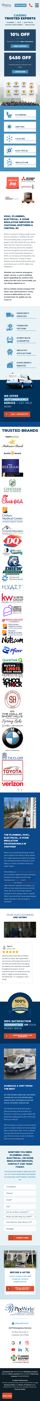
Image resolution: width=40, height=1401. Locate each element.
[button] (20, 5)
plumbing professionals (26, 872)
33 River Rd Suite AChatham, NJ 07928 (20, 1333)
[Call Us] (31, 5)
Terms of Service (24, 1385)
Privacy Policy (9, 1385)
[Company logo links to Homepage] (6, 5)
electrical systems (29, 883)
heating (18, 880)
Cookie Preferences (20, 1380)
